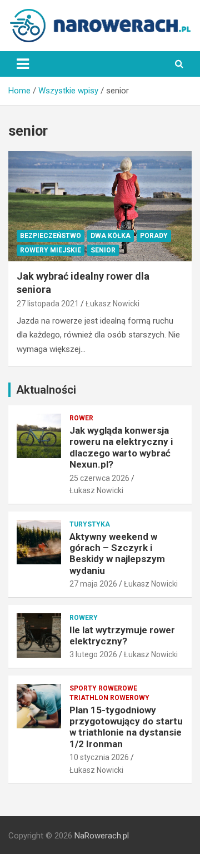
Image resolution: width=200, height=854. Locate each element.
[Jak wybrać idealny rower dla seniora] (100, 206)
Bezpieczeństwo (50, 236)
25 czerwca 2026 (99, 478)
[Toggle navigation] (22, 64)
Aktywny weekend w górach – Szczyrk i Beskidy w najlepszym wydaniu (117, 553)
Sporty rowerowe (103, 688)
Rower (81, 418)
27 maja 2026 (93, 583)
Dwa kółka (111, 236)
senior (103, 250)
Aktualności (46, 389)
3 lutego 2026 (93, 654)
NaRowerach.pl (101, 836)
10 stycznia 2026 (99, 757)
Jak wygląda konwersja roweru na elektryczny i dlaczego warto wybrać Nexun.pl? (121, 447)
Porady (154, 236)
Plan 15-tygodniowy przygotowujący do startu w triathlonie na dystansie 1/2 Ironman (126, 726)
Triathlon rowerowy (109, 698)
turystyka (89, 524)
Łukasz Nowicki (112, 303)
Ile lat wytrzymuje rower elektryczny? (122, 635)
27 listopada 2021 (48, 303)
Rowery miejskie (50, 250)
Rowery (83, 618)
